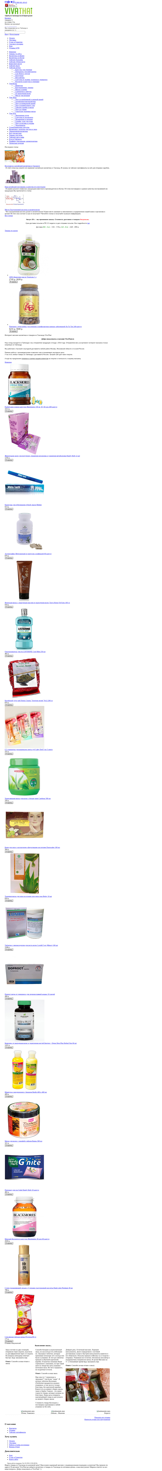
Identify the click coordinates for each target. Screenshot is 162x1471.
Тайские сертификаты (17, 1432)
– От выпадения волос (22, 93)
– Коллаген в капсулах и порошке (26, 82)
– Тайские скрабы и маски (24, 107)
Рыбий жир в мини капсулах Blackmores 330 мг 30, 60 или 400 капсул (31, 407)
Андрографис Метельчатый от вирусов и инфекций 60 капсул (28, 554)
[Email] (6, 2)
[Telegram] (11, 2)
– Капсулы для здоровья (23, 70)
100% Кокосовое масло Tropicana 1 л (22, 277)
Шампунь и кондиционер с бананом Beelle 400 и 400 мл (26, 1092)
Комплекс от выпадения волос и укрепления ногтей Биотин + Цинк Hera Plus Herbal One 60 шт (41, 1043)
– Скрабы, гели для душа (23, 121)
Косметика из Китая (16, 58)
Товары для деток (15, 135)
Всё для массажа (15, 133)
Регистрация (14, 34)
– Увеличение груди (21, 115)
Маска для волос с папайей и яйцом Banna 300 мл (23, 1141)
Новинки (12, 52)
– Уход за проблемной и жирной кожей (28, 99)
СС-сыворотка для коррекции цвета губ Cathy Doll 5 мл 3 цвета (29, 749)
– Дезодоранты (19, 125)
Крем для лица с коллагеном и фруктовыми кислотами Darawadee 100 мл (32, 847)
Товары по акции (11, 231)
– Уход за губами (20, 109)
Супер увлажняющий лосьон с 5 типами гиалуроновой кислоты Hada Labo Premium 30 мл (39, 1288)
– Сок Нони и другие (22, 74)
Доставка (12, 40)
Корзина (8, 18)
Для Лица (12, 97)
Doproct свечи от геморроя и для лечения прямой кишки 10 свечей (30, 994)
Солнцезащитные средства (19, 127)
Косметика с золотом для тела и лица (23, 129)
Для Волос (13, 84)
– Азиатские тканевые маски (25, 111)
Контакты (13, 1428)
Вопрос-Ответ (14, 1447)
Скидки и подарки (16, 44)
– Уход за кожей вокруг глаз (24, 105)
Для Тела (12, 113)
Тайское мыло (14, 66)
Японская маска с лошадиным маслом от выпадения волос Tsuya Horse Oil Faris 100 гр (37, 603)
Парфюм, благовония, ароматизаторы (23, 141)
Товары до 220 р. (15, 54)
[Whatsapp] (14, 2)
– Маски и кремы (20, 89)
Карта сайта (13, 1459)
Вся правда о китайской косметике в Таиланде (22, 166)
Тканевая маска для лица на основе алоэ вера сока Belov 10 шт (28, 896)
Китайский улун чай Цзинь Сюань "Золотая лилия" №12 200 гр (29, 701)
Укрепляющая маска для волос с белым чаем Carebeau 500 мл (28, 798)
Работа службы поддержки (19, 1445)
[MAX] (8, 2)
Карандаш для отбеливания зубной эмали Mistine (23, 505)
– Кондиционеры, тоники (23, 88)
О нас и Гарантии (15, 42)
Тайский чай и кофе (16, 137)
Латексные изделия (16, 143)
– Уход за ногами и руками (24, 123)
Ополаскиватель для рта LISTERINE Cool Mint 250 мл (25, 652)
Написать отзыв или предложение (97, 1419)
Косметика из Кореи (16, 56)
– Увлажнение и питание (23, 119)
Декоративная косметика (18, 131)
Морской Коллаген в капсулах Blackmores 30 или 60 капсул (27, 1239)
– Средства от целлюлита (23, 117)
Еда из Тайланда (15, 139)
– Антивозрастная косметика (25, 101)
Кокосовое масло (15, 64)
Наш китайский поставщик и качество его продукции (25, 187)
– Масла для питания (22, 95)
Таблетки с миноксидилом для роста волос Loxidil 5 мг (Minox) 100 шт (31, 945)
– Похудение (18, 76)
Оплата (12, 38)
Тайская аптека (15, 68)
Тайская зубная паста (17, 62)
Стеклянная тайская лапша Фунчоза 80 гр (20, 1337)
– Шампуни (18, 86)
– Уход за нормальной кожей (24, 103)
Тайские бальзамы (16, 60)
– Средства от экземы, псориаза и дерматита (30, 80)
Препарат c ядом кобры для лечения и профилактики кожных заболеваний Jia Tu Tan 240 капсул (45, 327)
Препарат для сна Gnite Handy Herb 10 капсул (22, 1190)
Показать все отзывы (102, 1417)
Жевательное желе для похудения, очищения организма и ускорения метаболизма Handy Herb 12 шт (42, 456)
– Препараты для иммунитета (25, 72)
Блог (11, 46)
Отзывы (14, 48)
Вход (6, 34)
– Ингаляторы (19, 78)
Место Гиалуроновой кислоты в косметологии (22, 210)
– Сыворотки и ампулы (23, 91)
